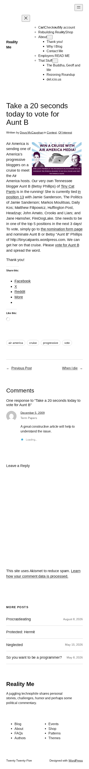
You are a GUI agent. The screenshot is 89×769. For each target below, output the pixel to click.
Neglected (14, 645)
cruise (33, 342)
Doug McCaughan (31, 132)
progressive (50, 342)
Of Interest (65, 132)
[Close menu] (26, 18)
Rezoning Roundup (61, 74)
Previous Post (21, 368)
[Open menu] (79, 7)
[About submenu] (50, 37)
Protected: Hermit (20, 632)
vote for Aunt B (67, 245)
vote (67, 342)
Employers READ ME (54, 56)
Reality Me (20, 684)
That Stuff (45, 60)
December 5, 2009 (32, 412)
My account (66, 27)
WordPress (76, 760)
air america (15, 342)
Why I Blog (54, 46)
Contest (52, 132)
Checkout (51, 27)
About (42, 37)
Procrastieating (18, 619)
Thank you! (55, 41)
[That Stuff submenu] (55, 61)
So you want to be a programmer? (34, 657)
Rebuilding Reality (51, 32)
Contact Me (55, 51)
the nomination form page (62, 229)
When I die (70, 368)
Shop (69, 32)
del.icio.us (54, 79)
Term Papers (28, 418)
